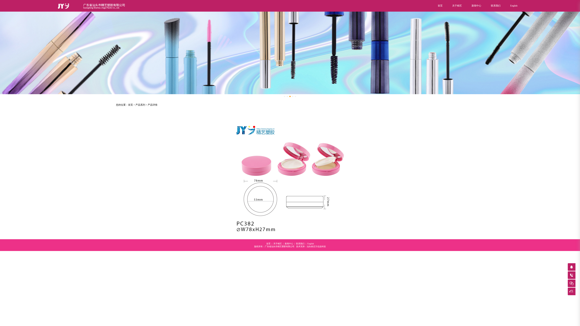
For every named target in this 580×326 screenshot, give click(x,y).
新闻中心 (476, 5)
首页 (440, 5)
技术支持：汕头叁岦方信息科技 (311, 246)
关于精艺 (457, 5)
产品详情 (152, 105)
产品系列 (140, 105)
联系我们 (496, 5)
